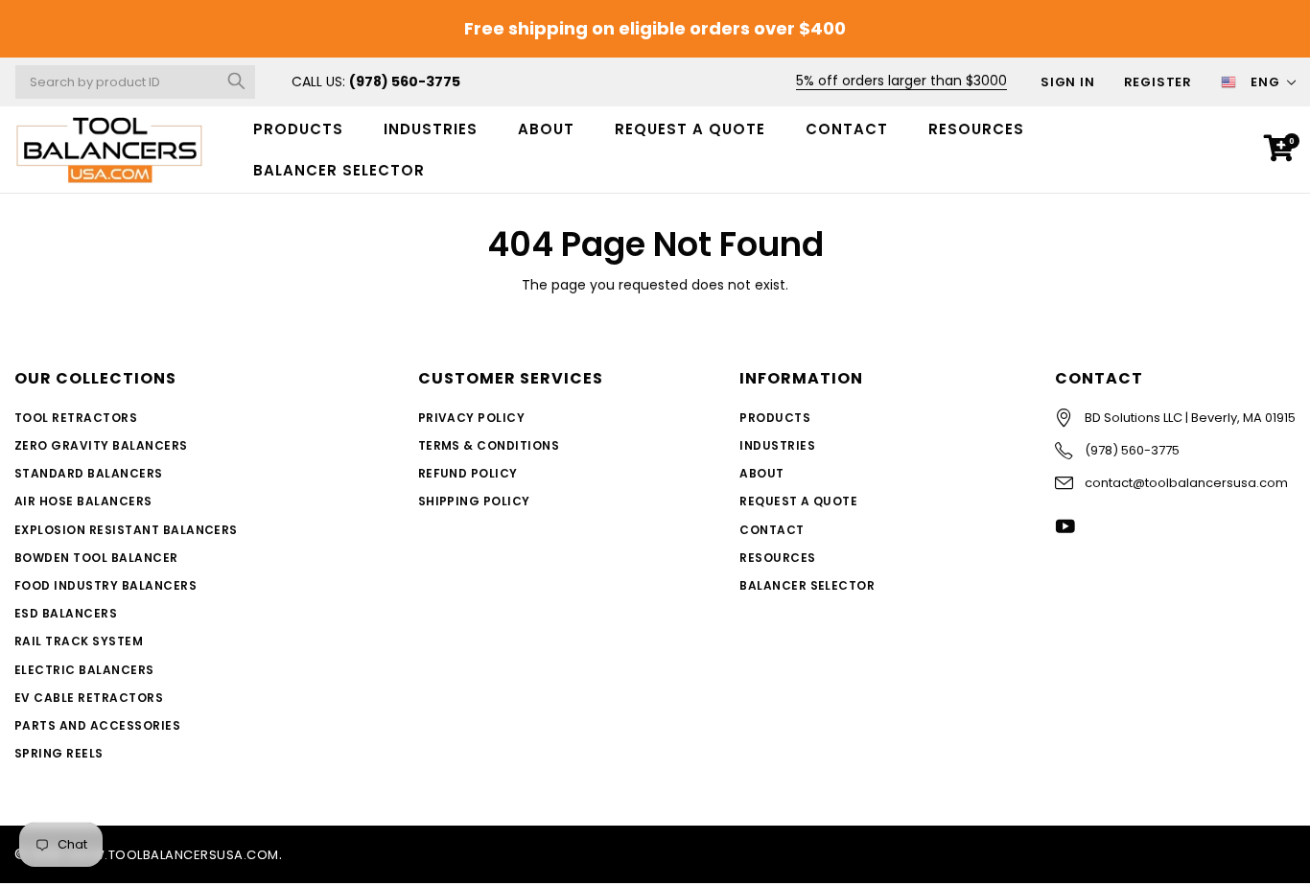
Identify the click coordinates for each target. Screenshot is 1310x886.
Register (1158, 82)
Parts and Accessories (97, 725)
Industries (431, 129)
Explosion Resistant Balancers (126, 530)
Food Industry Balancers (105, 585)
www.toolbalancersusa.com (172, 855)
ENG (1265, 82)
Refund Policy (468, 473)
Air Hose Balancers (83, 501)
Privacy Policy (472, 417)
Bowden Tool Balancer (96, 557)
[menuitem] (298, 129)
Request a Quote (690, 129)
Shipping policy (474, 501)
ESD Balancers (65, 613)
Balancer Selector (807, 585)
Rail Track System (78, 641)
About (546, 129)
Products (298, 129)
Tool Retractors (75, 417)
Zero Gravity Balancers (101, 445)
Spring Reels (59, 753)
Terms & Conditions (489, 445)
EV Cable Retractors (88, 697)
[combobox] (135, 82)
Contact (847, 129)
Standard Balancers (88, 473)
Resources (976, 129)
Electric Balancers (84, 670)
